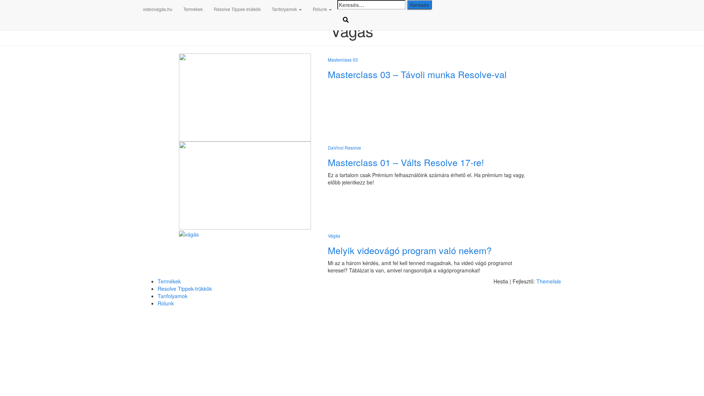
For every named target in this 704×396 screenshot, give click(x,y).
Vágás (334, 235)
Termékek (193, 9)
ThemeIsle (548, 281)
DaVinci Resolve (344, 147)
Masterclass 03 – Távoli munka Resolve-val (417, 74)
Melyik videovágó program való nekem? (410, 250)
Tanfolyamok (285, 9)
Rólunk (320, 9)
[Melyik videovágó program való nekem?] (189, 233)
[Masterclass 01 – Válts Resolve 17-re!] (245, 184)
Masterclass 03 (343, 59)
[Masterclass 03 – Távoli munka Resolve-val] (245, 96)
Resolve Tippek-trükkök (237, 9)
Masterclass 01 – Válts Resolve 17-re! (406, 162)
